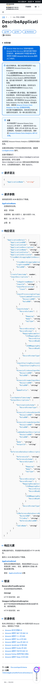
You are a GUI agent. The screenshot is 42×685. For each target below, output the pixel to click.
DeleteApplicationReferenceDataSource (18, 673)
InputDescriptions (19, 277)
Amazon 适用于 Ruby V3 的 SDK (16, 657)
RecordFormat (26, 331)
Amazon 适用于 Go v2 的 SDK (16, 639)
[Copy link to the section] (2, 173)
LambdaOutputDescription (28, 432)
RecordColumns (26, 311)
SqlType (29, 321)
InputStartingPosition (30, 366)
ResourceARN (28, 299)
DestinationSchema (25, 405)
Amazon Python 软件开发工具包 (17, 654)
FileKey (23, 518)
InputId (20, 284)
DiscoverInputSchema (19, 667)
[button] (6, 43)
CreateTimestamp (18, 274)
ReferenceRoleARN (28, 521)
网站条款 (10, 682)
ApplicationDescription (22, 247)
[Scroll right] (38, 6)
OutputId (21, 444)
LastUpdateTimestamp (20, 398)
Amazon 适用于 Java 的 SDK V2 (16, 642)
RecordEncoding (27, 329)
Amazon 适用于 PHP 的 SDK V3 (16, 651)
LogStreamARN (23, 265)
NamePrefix (22, 390)
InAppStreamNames (25, 282)
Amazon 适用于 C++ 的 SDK (15, 636)
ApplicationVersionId (21, 255)
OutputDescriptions (20, 400)
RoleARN (20, 267)
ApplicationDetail (16, 240)
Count (22, 289)
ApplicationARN (18, 242)
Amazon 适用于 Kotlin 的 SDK (16, 648)
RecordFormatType (31, 356)
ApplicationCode (18, 245)
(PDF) (12, 58)
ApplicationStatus (19, 252)
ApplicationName (15, 182)
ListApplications (8, 150)
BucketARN (24, 516)
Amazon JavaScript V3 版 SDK (16, 645)
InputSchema (22, 309)
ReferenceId (22, 457)
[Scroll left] (24, 6)
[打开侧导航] (3, 12)
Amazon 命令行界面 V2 (13, 630)
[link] (19, 17)
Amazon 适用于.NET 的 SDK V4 (16, 633)
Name (28, 319)
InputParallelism (25, 287)
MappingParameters (31, 334)
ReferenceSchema (24, 459)
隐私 (5, 682)
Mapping (29, 316)
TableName (21, 526)
